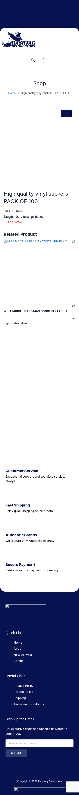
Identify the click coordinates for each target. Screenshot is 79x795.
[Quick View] (7, 326)
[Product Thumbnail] (66, 113)
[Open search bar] (33, 60)
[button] (74, 39)
